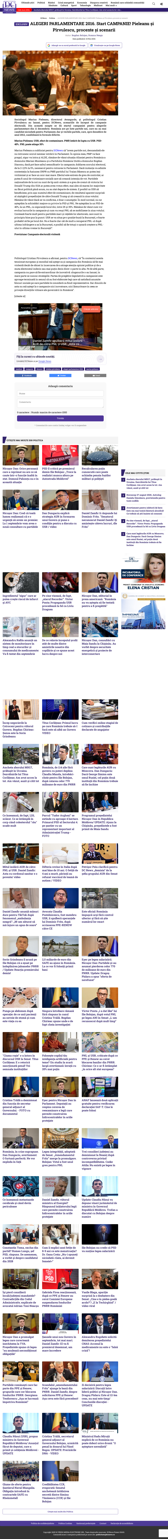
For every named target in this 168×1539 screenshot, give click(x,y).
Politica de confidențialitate (42, 1523)
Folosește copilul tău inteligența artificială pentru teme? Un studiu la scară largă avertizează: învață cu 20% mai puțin (59, 1062)
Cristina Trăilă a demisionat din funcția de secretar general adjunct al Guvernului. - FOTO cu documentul (20, 1106)
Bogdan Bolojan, (80, 35)
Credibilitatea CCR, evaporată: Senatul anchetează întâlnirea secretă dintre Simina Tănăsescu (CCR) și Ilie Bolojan (56, 1493)
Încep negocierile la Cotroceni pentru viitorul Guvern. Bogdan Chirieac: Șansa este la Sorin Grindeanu (18, 729)
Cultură (64, 5)
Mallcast (98, 5)
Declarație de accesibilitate (122, 1523)
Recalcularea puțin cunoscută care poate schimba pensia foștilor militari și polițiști (96, 473)
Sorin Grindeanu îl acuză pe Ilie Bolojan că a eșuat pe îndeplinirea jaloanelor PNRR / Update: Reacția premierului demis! (21, 966)
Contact (103, 1523)
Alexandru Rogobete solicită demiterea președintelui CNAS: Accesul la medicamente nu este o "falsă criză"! (100, 1343)
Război (51, 2)
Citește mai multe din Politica (60, 1511)
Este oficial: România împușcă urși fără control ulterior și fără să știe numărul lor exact (97, 916)
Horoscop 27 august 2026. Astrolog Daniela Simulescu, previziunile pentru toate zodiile (146, 497)
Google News (44, 361)
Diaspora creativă (99, 2)
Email (97, 375)
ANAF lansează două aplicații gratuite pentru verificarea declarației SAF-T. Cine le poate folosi (100, 1105)
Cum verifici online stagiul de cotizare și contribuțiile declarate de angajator (100, 726)
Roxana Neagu (95, 35)
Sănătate (53, 5)
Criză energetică (66, 2)
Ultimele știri (27, 2)
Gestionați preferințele (85, 1523)
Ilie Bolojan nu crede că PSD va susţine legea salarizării (99, 1249)
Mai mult (111, 5)
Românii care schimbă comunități (127, 2)
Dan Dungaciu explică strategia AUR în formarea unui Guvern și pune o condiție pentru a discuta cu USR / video (59, 519)
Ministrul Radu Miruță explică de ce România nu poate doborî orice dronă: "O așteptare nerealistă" (99, 1441)
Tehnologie (85, 5)
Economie (82, 2)
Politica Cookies (65, 1523)
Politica (52, 18)
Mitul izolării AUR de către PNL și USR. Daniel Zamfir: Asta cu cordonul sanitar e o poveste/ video (20, 872)
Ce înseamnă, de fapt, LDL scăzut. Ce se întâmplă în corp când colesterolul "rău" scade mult (20, 820)
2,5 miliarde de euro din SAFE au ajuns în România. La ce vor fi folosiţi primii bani (59, 964)
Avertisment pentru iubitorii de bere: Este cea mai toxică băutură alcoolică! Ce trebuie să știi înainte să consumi (145, 510)
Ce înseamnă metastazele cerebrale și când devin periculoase (18, 1203)
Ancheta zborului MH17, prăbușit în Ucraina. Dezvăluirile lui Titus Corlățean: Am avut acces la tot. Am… (78, 10)
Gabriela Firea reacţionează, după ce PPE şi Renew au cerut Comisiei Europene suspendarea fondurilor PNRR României (59, 1299)
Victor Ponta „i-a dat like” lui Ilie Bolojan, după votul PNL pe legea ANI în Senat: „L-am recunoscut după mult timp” (99, 1016)
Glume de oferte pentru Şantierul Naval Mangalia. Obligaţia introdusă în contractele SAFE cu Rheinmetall (19, 1491)
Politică (41, 2)
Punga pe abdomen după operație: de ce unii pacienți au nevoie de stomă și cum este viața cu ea (19, 1016)
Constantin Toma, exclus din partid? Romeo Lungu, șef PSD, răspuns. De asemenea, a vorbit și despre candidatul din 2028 (20, 1254)
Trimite (60, 418)
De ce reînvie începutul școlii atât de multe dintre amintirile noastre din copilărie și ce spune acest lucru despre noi (59, 646)
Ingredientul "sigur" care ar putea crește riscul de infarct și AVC (20, 599)
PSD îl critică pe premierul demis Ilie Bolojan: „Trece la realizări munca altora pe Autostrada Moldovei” (59, 473)
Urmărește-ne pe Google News (107, 45)
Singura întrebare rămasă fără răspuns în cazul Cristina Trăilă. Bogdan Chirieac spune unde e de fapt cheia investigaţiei (58, 1017)
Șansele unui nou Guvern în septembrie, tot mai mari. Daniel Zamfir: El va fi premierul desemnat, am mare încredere (59, 1343)
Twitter (62, 375)
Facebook (28, 375)
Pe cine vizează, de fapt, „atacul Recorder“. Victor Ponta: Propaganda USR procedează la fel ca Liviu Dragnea (58, 602)
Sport (74, 5)
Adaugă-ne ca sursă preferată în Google (68, 45)
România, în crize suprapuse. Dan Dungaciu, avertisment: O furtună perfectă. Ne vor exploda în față (21, 1156)
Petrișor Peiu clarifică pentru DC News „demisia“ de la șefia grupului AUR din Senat (99, 870)
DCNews (9, 7)
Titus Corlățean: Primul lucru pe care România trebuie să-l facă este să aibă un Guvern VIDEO (60, 728)
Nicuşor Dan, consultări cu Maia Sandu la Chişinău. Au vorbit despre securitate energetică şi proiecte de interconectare (99, 646)
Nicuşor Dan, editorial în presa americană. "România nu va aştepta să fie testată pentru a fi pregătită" (99, 601)
